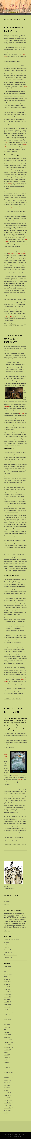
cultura (13, 915)
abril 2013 (6, 1029)
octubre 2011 (7, 1075)
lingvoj (21, 921)
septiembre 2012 (7, 1047)
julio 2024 (6, 969)
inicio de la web (8, 885)
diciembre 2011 (7, 1070)
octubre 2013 (7, 1014)
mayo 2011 (6, 1087)
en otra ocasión (10, 818)
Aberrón (20, 779)
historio (15, 919)
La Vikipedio (7, 944)
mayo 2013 (6, 1027)
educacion (18, 915)
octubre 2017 (7, 989)
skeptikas (10, 183)
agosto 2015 (7, 994)
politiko (12, 927)
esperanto (10, 325)
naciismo (7, 925)
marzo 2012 (6, 1062)
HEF (7, 919)
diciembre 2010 (7, 1100)
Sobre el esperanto (8, 957)
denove (5, 142)
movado (15, 923)
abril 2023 (6, 971)
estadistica (16, 917)
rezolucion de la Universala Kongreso (16, 253)
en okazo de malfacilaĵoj (9, 207)
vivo (9, 930)
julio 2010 (6, 1113)
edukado (23, 915)
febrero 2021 (7, 981)
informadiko (20, 919)
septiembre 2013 (7, 1017)
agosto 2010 (7, 1110)
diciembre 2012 (7, 1039)
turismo (5, 930)
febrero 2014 (7, 1004)
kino (7, 921)
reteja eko (8, 886)
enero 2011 (6, 1097)
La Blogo (15, 6)
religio (23, 927)
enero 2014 (6, 1007)
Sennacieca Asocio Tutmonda (10, 954)
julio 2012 (6, 1052)
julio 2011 (6, 1082)
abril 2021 (6, 979)
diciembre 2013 (7, 1009)
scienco (13, 929)
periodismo (22, 925)
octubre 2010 (7, 1105)
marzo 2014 (6, 1001)
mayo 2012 (6, 1057)
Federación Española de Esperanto (11, 939)
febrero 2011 (7, 1095)
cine (10, 915)
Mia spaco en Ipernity (9, 949)
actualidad (8, 913)
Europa (9, 698)
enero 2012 (6, 1067)
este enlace (21, 413)
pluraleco (25, 86)
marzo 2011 (6, 1092)
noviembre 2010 (7, 1102)
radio (20, 927)
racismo (17, 927)
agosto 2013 (7, 1019)
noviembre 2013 (7, 1012)
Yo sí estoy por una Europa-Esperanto (13, 339)
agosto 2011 (6, 1080)
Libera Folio (6, 947)
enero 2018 (6, 986)
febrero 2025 (7, 966)
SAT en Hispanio (8, 952)
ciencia (6, 915)
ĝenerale (15, 325)
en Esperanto (13, 323)
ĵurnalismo (18, 931)
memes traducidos (5, 756)
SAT (10, 929)
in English (6, 904)
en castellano (13, 697)
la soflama (6, 406)
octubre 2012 (7, 1044)
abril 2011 (6, 1090)
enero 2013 (6, 1037)
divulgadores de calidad (18, 775)
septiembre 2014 (7, 996)
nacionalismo (14, 925)
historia (10, 919)
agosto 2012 (7, 1049)
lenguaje (15, 921)
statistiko (19, 929)
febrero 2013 (7, 1034)
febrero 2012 (7, 1065)
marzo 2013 (6, 1032)
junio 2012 (6, 1054)
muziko (23, 923)
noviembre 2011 (7, 1072)
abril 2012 (6, 1060)
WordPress (20, 1134)
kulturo (11, 921)
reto (8, 929)
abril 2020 (6, 984)
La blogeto (6, 942)
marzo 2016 (6, 991)
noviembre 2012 (7, 1042)
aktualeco (16, 913)
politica (13, 698)
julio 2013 (6, 1022)
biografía (22, 913)
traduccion (9, 846)
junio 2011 (6, 1085)
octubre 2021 (7, 976)
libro (19, 921)
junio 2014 (6, 999)
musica (19, 923)
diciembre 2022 (7, 974)
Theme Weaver (20, 1136)
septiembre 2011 (7, 1077)
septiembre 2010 (7, 1107)
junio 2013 (6, 1024)
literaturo (8, 923)
